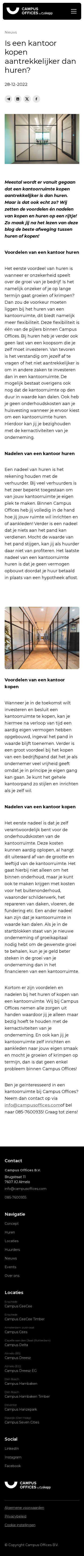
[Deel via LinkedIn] (17, 99)
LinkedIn (12, 1448)
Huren (10, 1232)
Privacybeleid (15, 1516)
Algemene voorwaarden (24, 1508)
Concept (12, 1224)
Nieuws (11, 1258)
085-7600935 (15, 1197)
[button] (72, 11)
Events (10, 1267)
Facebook (13, 1466)
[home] (29, 11)
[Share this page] (8, 99)
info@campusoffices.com (32, 1105)
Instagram (13, 1457)
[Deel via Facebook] (36, 99)
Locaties (11, 1241)
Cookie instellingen (20, 1525)
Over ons (12, 1276)
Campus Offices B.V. (23, 1170)
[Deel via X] (27, 99)
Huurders (12, 1250)
